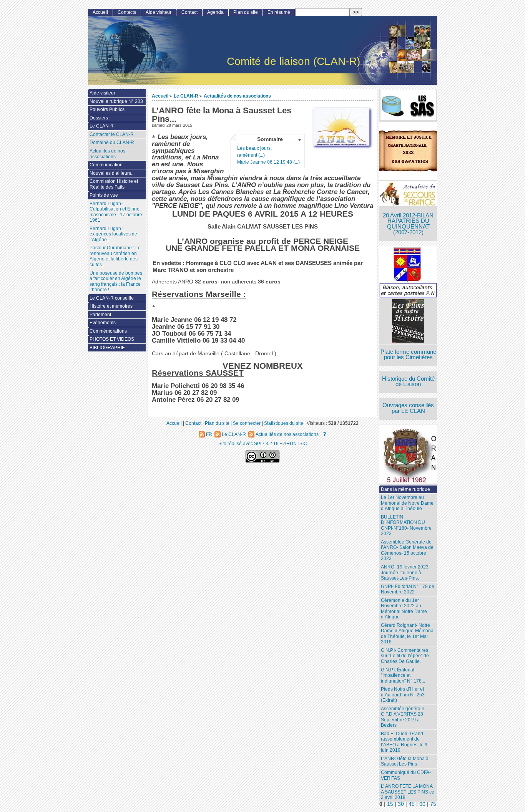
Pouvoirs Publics (107, 109)
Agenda (215, 12)
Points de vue (104, 195)
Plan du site (245, 12)
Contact (189, 12)
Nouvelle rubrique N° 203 (116, 101)
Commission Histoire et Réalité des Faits (114, 184)
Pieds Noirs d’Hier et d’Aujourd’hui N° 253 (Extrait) (403, 694)
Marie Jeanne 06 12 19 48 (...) (268, 162)
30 (401, 804)
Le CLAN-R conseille (112, 298)
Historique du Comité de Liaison (408, 381)
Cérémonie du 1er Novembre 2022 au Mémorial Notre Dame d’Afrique (404, 609)
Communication (106, 164)
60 (422, 804)
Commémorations (108, 331)
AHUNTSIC (295, 443)
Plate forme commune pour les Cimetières (408, 354)
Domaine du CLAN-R (112, 142)
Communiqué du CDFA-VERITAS (406, 775)
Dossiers (99, 118)
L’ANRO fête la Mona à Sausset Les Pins (405, 761)
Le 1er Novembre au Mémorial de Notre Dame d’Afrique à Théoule (407, 503)
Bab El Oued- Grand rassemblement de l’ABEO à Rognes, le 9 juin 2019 (404, 742)
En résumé (278, 12)
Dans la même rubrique (405, 489)
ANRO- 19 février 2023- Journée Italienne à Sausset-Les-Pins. (405, 572)
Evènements (103, 322)
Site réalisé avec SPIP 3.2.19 (248, 443)
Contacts (127, 12)
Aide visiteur (158, 12)
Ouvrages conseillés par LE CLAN (408, 408)
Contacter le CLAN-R (112, 134)
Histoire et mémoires (111, 306)
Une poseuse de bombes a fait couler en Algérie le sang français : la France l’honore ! (116, 281)
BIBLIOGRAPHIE (107, 347)
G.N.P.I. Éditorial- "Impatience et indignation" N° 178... (403, 675)
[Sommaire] (155, 136)
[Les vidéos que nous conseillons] (408, 321)
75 (433, 804)
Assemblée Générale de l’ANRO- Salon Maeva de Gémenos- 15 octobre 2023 (407, 550)
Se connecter (247, 423)
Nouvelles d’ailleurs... (112, 173)
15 (390, 804)
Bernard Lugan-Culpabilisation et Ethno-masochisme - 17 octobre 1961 (116, 212)
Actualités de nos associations (237, 95)
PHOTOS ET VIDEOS (112, 339)
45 (412, 804)
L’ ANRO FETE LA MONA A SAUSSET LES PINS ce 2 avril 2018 (407, 792)
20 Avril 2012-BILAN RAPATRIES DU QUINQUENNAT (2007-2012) (408, 224)
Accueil (160, 95)
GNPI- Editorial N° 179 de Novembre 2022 (407, 589)
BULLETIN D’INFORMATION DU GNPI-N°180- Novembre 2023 (406, 525)
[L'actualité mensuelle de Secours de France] (408, 194)
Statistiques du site (283, 423)
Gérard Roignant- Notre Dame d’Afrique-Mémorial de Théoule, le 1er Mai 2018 (408, 634)
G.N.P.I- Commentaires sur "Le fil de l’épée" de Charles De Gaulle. (405, 656)
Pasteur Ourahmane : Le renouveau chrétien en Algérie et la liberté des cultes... (115, 256)
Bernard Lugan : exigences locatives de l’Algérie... (113, 234)
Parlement (100, 314)
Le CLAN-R (186, 95)
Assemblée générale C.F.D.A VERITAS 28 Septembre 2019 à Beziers (402, 717)
